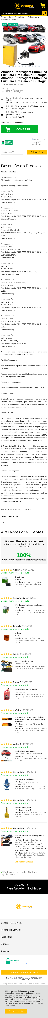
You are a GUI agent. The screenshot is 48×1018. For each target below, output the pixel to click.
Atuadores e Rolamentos (10, 19)
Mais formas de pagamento (12, 122)
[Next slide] (43, 40)
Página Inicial (6, 17)
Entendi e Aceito (15, 1011)
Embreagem (32, 17)
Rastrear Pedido (16, 923)
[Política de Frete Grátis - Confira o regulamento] (24, 873)
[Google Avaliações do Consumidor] (32, 960)
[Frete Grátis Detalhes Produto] (39, 142)
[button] (9, 66)
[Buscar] (44, 13)
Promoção (13, 24)
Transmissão (20, 17)
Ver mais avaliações (24, 862)
